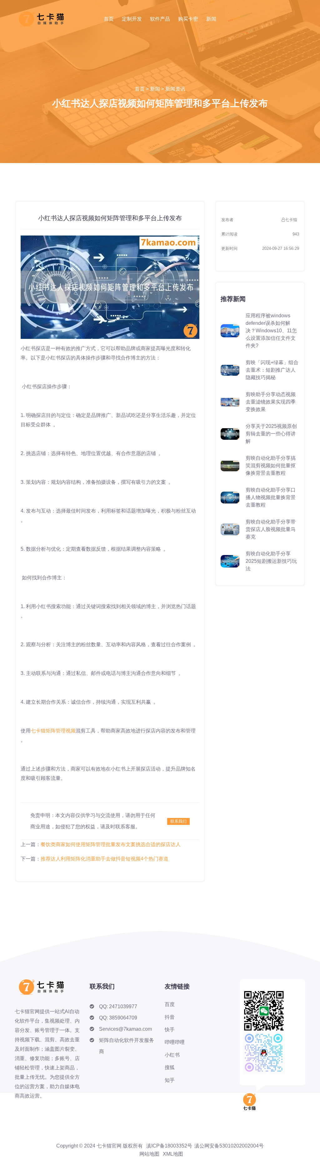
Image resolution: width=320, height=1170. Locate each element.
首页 (109, 19)
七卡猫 (38, 730)
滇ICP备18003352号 (169, 1145)
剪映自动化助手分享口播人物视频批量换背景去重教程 (271, 497)
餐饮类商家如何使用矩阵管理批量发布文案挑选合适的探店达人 (111, 844)
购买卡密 (188, 19)
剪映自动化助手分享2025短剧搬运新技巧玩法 (271, 561)
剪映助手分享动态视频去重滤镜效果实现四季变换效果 (271, 402)
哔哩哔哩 (175, 1042)
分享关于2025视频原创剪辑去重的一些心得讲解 (271, 434)
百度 (170, 1004)
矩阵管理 (56, 730)
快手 (170, 1029)
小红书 (172, 1055)
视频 (71, 730)
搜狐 (170, 1067)
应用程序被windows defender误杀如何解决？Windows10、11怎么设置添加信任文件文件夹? (271, 330)
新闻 (211, 19)
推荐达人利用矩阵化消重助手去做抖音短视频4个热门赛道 (104, 858)
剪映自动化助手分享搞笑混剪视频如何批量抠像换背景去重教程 (271, 465)
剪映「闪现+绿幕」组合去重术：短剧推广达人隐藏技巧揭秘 (272, 370)
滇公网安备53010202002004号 (229, 1145)
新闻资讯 (175, 89)
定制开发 (132, 19)
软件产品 (160, 19)
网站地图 (149, 1154)
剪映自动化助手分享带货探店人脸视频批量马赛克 (271, 529)
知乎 (170, 1080)
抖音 (170, 1017)
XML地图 (173, 1154)
